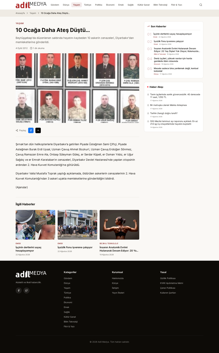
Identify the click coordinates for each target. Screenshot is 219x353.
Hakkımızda (118, 278)
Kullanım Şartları (168, 292)
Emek (121, 4)
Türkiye (87, 4)
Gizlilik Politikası (168, 278)
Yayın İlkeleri (118, 292)
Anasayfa (20, 13)
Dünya (66, 4)
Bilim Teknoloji (160, 4)
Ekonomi (110, 4)
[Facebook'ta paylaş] (31, 130)
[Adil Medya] (31, 4)
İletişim (115, 288)
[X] (26, 290)
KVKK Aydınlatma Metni (171, 283)
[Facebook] (19, 290)
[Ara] (200, 5)
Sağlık (131, 4)
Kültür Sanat (144, 4)
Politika (98, 4)
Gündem (55, 4)
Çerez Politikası (167, 288)
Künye (115, 283)
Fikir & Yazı (176, 4)
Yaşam (76, 4)
